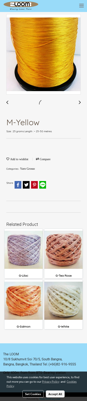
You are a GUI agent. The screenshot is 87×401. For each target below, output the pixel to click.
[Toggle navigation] (81, 6)
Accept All (55, 394)
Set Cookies (33, 394)
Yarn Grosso (27, 168)
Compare (44, 159)
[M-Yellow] (43, 54)
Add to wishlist (18, 159)
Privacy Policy (50, 381)
